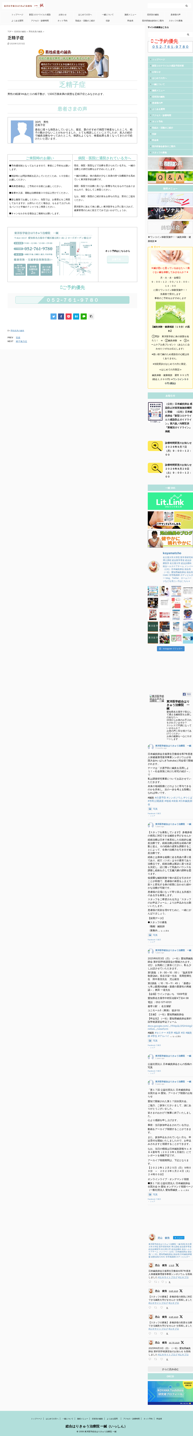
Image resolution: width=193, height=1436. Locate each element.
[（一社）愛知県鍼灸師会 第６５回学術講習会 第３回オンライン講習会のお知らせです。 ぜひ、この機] (176, 626)
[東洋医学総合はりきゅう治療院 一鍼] (156, 698)
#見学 (170, 1032)
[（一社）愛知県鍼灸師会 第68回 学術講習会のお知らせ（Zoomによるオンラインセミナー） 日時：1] (176, 615)
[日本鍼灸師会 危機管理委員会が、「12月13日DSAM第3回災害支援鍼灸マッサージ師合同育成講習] (165, 638)
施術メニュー (130, 14)
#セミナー (160, 1032)
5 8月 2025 (173, 1291)
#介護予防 (160, 797)
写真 (155, 808)
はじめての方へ (85, 14)
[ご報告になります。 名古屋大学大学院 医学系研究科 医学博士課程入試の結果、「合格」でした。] (165, 626)
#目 (183, 1032)
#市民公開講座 (156, 800)
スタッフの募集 (176, 20)
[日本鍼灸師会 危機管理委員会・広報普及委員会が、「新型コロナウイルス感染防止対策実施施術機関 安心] (176, 638)
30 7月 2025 (174, 1343)
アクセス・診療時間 (40, 20)
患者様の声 (175, 14)
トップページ (17, 14)
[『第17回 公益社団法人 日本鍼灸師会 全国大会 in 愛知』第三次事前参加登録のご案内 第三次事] (165, 603)
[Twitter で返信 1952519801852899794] (150, 1333)
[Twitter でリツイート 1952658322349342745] (156, 1308)
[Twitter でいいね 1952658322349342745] (163, 1308)
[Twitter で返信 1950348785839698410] (150, 1359)
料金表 (130, 20)
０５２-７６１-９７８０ (72, 300)
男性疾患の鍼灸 (17, 330)
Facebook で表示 (154, 813)
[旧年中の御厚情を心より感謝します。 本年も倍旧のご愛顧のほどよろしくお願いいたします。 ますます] (153, 615)
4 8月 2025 (173, 1317)
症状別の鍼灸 (153, 14)
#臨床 (177, 1032)
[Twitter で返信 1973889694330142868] (150, 1282)
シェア (152, 816)
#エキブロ (183, 1277)
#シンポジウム (175, 797)
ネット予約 (62, 20)
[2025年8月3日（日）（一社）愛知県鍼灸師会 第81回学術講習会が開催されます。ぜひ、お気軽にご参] (176, 591)
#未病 (175, 800)
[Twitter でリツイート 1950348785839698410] (156, 1359)
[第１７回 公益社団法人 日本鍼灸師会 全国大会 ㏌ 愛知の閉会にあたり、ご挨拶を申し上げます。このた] (153, 603)
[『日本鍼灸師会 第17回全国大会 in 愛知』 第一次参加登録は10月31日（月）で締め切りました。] (176, 603)
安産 (18, 337)
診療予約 (116, 259)
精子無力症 (21, 341)
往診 (108, 20)
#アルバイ (163, 1036)
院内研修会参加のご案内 (153, 20)
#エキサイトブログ (168, 1277)
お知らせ (62, 14)
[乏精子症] (76, 316)
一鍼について (108, 14)
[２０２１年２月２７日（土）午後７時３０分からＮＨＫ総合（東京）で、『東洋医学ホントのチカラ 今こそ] (153, 626)
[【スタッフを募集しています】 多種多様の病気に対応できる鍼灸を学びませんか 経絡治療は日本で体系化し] (165, 591)
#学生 (154, 1036)
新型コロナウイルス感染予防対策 (40, 15)
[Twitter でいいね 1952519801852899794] (163, 1333)
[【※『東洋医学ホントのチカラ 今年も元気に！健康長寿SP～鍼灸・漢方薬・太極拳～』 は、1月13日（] (153, 638)
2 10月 (171, 1265)
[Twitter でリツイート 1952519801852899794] (156, 1333)
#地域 (168, 800)
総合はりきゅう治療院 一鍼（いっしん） (96, 1426)
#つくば (188, 797)
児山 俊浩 (161, 1265)
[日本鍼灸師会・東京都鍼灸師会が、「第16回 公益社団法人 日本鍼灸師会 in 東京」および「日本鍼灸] (165, 615)
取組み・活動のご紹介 (85, 20)
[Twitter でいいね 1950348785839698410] (163, 1359)
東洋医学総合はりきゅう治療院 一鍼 (173, 745)
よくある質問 (18, 20)
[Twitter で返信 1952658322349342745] (150, 1308)
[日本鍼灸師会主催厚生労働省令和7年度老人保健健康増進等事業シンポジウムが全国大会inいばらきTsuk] (153, 591)
